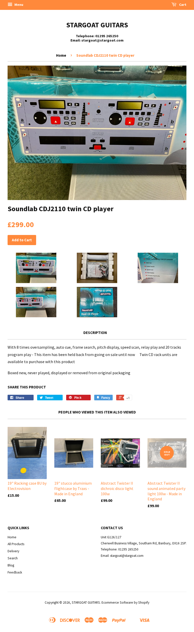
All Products (16, 544)
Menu (18, 4)
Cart (182, 4)
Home (61, 55)
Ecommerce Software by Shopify (125, 602)
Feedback (15, 572)
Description (95, 332)
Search (13, 558)
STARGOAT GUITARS (97, 24)
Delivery (13, 551)
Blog (11, 565)
